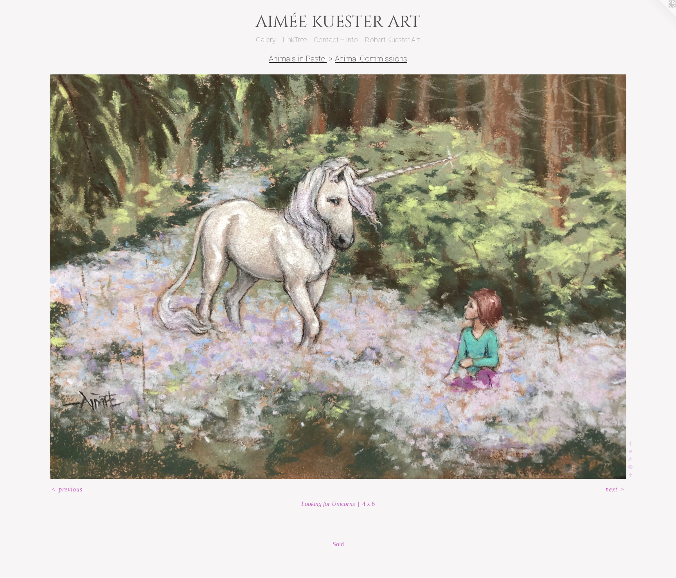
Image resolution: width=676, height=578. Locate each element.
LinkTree (295, 40)
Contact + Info (336, 40)
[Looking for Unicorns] (338, 276)
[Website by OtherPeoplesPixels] (660, 15)
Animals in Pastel (298, 58)
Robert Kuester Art (392, 40)
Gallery (266, 40)
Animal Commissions (371, 58)
